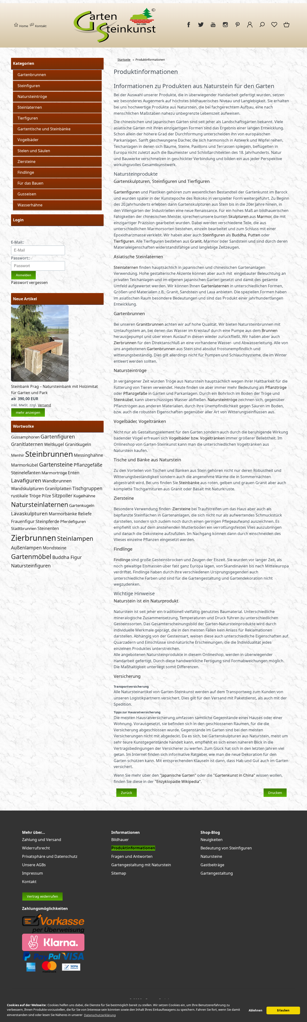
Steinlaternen (30, 107)
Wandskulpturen (27, 488)
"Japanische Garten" (178, 775)
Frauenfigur (23, 521)
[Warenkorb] (286, 27)
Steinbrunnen (49, 454)
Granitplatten (58, 488)
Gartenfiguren (58, 436)
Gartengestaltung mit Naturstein (141, 864)
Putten (254, 235)
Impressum (32, 873)
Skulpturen (238, 216)
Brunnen (269, 330)
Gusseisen (27, 194)
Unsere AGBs (34, 864)
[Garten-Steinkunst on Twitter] (201, 27)
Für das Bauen (30, 183)
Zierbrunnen (33, 538)
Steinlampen (75, 538)
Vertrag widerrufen (42, 896)
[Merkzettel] (274, 27)
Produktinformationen (133, 848)
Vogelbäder (28, 139)
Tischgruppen (87, 488)
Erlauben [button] (283, 1010)
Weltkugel (54, 444)
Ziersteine (26, 161)
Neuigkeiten (212, 839)
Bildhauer (120, 839)
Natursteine (211, 856)
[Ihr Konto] (250, 27)
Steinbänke (189, 482)
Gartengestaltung (217, 873)
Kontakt (40, 26)
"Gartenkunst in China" (234, 775)
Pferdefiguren (73, 521)
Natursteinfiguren (31, 565)
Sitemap (118, 873)
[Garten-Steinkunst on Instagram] (225, 27)
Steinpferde (47, 521)
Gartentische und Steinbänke (44, 129)
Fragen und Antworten (132, 856)
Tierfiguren (28, 118)
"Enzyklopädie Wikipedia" (178, 781)
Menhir (17, 455)
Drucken (275, 792)
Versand (44, 405)
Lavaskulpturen (29, 513)
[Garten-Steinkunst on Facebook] (189, 27)
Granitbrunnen (150, 324)
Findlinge (26, 172)
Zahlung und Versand (41, 839)
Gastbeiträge (212, 864)
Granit (196, 241)
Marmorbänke (63, 514)
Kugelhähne (84, 496)
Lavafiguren (26, 480)
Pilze (46, 496)
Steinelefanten (26, 472)
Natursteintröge (32, 96)
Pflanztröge (276, 387)
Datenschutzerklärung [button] (100, 1015)
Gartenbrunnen (32, 74)
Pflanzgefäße (88, 465)
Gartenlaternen (215, 286)
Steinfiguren (29, 85)
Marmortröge (54, 472)
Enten (73, 472)
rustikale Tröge (26, 496)
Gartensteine (56, 464)
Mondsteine (54, 548)
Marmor (264, 216)
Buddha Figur (67, 557)
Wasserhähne (30, 205)
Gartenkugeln (81, 505)
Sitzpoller (62, 495)
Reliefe (85, 514)
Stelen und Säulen (34, 150)
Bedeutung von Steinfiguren (226, 848)
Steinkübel (123, 399)
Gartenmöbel (31, 556)
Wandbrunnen (56, 481)
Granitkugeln (78, 444)
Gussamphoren (25, 437)
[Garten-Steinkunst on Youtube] (213, 27)
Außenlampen (26, 547)
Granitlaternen (27, 444)
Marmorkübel (24, 465)
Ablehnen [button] (255, 1010)
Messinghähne (88, 455)
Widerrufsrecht (36, 848)
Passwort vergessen (29, 282)
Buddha (239, 235)
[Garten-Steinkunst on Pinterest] (237, 27)
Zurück (126, 792)
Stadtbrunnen (23, 528)
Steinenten (48, 528)
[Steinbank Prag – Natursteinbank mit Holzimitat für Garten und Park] (40, 380)
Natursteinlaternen (39, 504)
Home (23, 26)
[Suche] (262, 27)
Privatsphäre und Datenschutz (49, 856)
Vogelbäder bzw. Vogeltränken (197, 438)
